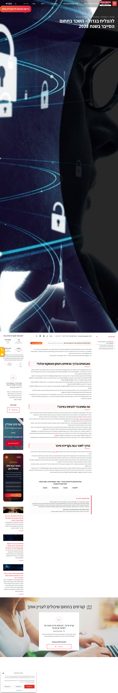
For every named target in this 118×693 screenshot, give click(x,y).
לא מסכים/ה (18, 686)
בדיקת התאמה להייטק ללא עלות (15, 8)
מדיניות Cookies (19, 690)
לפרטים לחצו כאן (13, 443)
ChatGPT (75, 488)
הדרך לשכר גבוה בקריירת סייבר (106, 348)
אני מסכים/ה (29, 686)
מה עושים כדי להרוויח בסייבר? (106, 346)
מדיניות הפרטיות (23, 682)
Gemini (45, 488)
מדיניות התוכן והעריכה (74, 509)
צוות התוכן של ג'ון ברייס (83, 336)
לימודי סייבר (55, 452)
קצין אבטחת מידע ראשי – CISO (84, 419)
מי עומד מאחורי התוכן (84, 509)
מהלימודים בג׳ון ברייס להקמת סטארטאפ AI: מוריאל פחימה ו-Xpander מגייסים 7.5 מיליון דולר (14, 546)
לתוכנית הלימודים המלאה (59, 642)
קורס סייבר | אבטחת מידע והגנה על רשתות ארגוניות (14, 384)
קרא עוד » (20, 531)
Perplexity (55, 488)
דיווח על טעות (66, 509)
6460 (9, 3)
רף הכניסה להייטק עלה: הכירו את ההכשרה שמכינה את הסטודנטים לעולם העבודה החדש (14, 518)
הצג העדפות (7, 686)
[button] (3, 673)
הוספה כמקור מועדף (36, 343)
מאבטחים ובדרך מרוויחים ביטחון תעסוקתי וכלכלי (105, 342)
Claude (65, 488)
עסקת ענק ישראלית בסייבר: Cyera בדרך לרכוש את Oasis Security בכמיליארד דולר (13, 575)
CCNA (56, 435)
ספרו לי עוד (13, 405)
